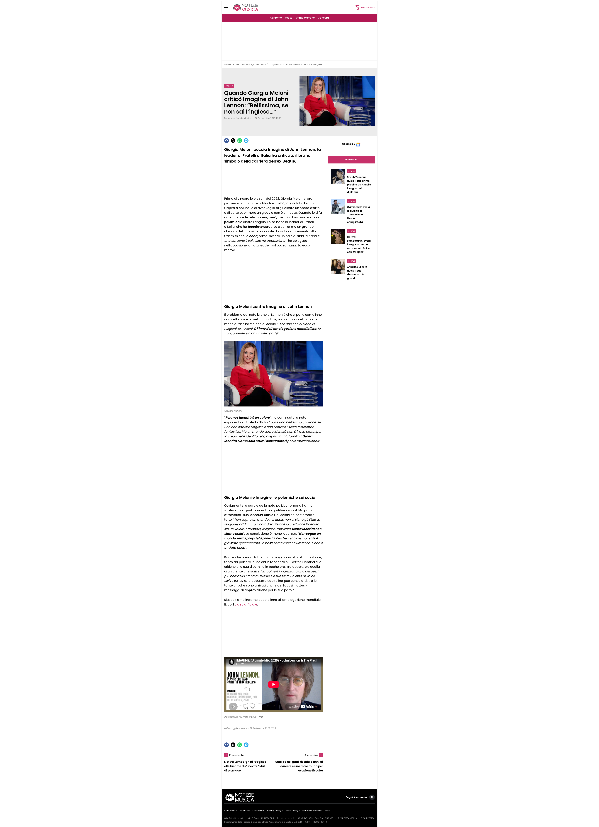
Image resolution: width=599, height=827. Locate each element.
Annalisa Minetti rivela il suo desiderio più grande (357, 272)
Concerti (323, 17)
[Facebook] (226, 140)
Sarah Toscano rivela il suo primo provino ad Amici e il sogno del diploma (359, 184)
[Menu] (228, 7)
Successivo (311, 755)
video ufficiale (246, 604)
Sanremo (276, 17)
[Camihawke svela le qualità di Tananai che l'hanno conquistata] (338, 212)
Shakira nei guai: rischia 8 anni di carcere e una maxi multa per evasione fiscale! (299, 766)
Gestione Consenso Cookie (315, 810)
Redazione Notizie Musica (237, 118)
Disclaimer (258, 810)
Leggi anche (351, 159)
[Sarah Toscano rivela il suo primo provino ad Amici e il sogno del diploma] (338, 182)
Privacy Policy (274, 810)
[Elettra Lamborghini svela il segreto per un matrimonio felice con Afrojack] (338, 242)
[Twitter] (233, 140)
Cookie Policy (291, 810)
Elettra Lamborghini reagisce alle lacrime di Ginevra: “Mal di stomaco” (245, 766)
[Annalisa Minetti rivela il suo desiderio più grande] (338, 270)
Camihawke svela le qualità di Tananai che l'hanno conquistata (358, 214)
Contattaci (244, 810)
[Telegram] (246, 140)
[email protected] (285, 818)
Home (227, 64)
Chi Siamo (229, 810)
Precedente (236, 755)
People (235, 64)
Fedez (288, 17)
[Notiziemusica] (246, 7)
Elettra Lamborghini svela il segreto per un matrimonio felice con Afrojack (359, 244)
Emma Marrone (305, 17)
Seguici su (348, 144)
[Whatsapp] (239, 140)
